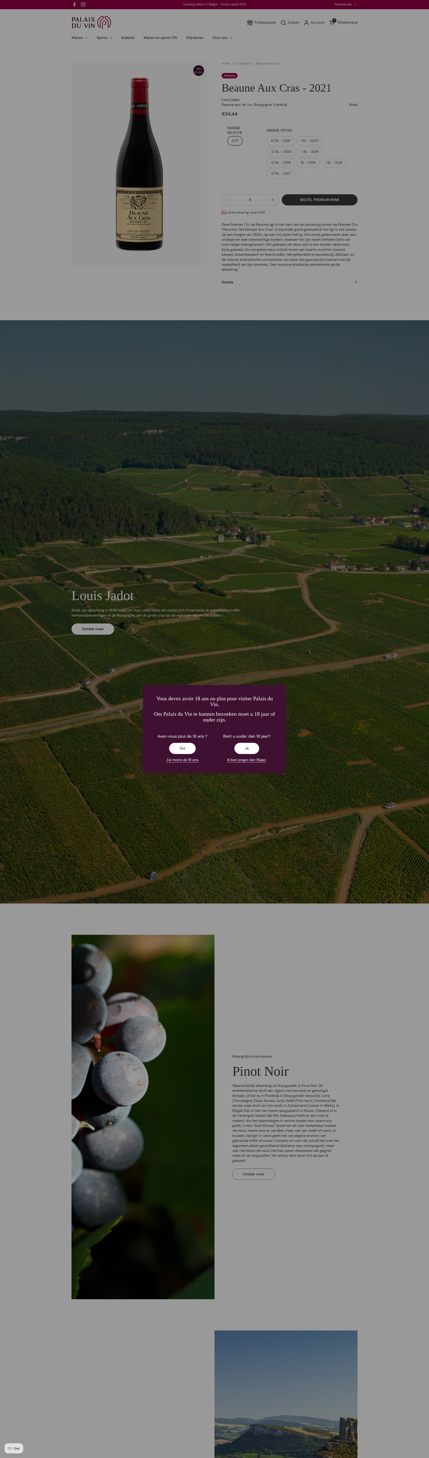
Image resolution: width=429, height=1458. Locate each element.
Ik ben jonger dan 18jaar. (246, 759)
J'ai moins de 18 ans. (182, 759)
